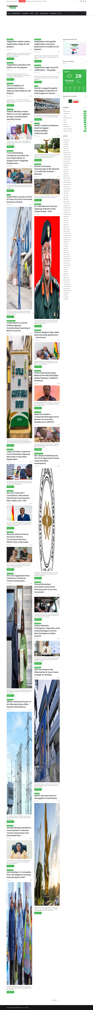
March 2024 (66, 201)
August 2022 (66, 241)
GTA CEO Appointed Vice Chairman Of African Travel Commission (18, 578)
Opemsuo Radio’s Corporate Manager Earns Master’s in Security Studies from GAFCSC (46, 418)
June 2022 (66, 246)
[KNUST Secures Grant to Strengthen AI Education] (47, 854)
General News (26, 13)
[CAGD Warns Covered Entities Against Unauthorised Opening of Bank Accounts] (19, 386)
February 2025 (67, 178)
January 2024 (67, 205)
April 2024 (66, 199)
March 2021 (66, 277)
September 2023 (67, 214)
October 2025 (67, 161)
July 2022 (66, 243)
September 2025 (67, 163)
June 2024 (66, 195)
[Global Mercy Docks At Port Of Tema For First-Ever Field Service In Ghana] (19, 258)
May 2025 (66, 171)
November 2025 (67, 159)
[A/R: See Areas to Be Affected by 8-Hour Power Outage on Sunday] (47, 731)
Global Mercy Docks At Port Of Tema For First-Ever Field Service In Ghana (19, 199)
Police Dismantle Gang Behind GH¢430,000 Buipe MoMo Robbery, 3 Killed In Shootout (46, 377)
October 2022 (67, 237)
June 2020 (66, 297)
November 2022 (67, 235)
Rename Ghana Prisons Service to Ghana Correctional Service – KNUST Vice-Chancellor (18, 538)
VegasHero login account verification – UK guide (46, 68)
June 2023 (66, 220)
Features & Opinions (68, 128)
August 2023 (66, 216)
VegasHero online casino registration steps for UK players (18, 44)
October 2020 (67, 288)
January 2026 (67, 154)
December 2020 (67, 284)
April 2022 (66, 250)
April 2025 (66, 173)
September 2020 (67, 290)
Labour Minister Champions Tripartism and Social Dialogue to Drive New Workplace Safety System (47, 630)
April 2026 (66, 148)
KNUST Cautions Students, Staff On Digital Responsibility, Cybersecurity (46, 129)
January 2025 (67, 180)
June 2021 (66, 271)
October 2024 (67, 186)
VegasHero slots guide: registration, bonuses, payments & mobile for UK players (46, 45)
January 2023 (67, 231)
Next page (54, 1000)
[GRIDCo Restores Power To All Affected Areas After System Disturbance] (19, 763)
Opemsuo (27, 1007)
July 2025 (66, 167)
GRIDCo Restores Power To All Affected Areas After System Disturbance (19, 704)
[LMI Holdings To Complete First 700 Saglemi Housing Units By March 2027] (19, 933)
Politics (31, 13)
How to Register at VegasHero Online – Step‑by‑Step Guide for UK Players (19, 89)
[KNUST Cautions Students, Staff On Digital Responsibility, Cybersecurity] (47, 145)
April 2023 (66, 224)
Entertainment (53, 13)
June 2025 (66, 169)
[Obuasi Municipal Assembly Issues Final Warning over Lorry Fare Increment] (47, 604)
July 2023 (66, 218)
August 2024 (66, 190)
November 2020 (67, 286)
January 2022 (67, 256)
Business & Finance (44, 13)
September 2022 (67, 239)
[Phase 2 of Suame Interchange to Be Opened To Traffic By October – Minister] (47, 186)
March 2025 (66, 176)
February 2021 (67, 280)
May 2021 (66, 273)
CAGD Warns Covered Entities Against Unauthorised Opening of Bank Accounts (18, 327)
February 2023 (67, 229)
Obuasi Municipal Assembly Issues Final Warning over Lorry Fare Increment (45, 588)
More (59, 13)
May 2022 (66, 248)
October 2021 (67, 263)
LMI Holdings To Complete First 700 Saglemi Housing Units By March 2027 (19, 875)
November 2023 (67, 210)
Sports (36, 13)
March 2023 (66, 226)
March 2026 (66, 150)
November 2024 (67, 184)
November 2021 (67, 260)
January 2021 (67, 282)
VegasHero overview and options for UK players (18, 66)
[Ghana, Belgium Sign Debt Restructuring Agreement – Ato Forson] (47, 351)
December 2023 (67, 207)
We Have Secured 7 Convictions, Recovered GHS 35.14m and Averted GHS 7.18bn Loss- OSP (18, 497)
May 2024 (66, 197)
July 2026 (66, 142)
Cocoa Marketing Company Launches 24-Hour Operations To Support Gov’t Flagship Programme (18, 158)
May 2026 (66, 146)
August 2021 (66, 267)
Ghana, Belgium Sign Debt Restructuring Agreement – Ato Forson (46, 335)
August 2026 (66, 139)
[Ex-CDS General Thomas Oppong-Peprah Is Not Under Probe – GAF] (47, 267)
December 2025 (67, 156)
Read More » (10, 58)
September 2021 (67, 265)
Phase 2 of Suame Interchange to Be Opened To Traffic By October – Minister (46, 170)
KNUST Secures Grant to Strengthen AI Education (45, 796)
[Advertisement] (46, 27)
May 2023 (66, 222)
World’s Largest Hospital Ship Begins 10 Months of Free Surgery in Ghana (42, 1)
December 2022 (67, 233)
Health (36, 86)
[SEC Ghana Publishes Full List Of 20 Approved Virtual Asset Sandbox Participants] (47, 519)
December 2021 (67, 258)
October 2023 (67, 212)
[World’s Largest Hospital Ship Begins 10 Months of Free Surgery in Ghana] (47, 106)
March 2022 (66, 252)
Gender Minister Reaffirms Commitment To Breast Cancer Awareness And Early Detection (19, 831)
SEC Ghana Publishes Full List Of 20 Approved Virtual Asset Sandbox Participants (46, 459)
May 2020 (66, 299)
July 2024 (66, 193)
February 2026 (67, 152)
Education (37, 123)
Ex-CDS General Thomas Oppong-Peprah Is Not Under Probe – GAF (45, 209)
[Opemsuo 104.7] (12, 7)
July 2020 (66, 294)
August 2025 (66, 165)
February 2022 (67, 254)
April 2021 (66, 275)
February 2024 (67, 203)
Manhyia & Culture (16, 13)
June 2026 (66, 144)
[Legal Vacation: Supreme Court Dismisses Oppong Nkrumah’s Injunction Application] (19, 472)
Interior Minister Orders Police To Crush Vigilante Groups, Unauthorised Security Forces (18, 115)
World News (66, 113)
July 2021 (66, 269)
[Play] (73, 53)
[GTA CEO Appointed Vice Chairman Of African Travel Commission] (19, 637)
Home (9, 13)
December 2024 (67, 182)
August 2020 (66, 292)
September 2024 (67, 188)
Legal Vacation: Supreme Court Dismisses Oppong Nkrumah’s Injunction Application (18, 455)
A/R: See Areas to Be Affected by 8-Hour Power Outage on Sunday (46, 672)
